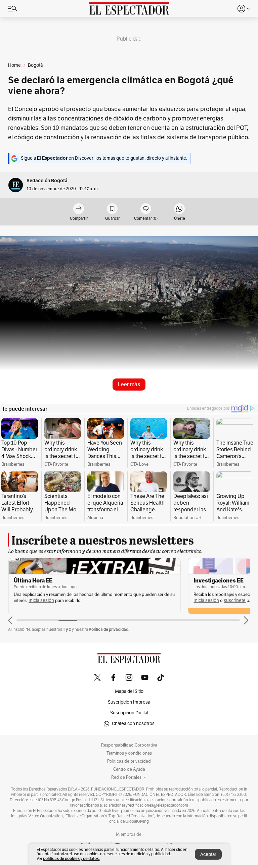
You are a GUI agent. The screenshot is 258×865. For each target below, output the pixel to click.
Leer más (129, 384)
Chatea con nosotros (133, 723)
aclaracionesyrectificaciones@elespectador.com (145, 805)
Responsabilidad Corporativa (129, 745)
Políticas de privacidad (129, 761)
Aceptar (208, 854)
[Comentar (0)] (145, 209)
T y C (67, 629)
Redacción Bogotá (47, 181)
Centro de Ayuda (129, 769)
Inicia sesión (41, 600)
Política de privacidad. (109, 629)
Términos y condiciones (129, 753)
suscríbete (235, 600)
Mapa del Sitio (129, 691)
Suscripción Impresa (129, 702)
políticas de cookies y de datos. (71, 858)
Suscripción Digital (129, 713)
